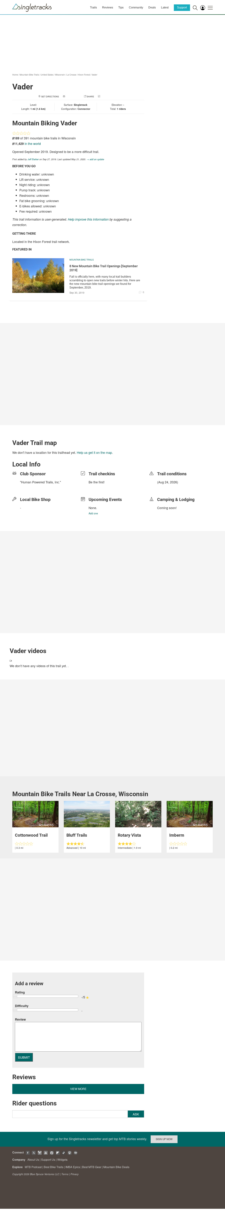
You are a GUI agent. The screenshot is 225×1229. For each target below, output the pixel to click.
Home (15, 74)
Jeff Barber (33, 159)
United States (47, 74)
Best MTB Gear (91, 1167)
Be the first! (97, 482)
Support (182, 7)
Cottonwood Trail (31, 835)
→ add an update (95, 159)
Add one (93, 513)
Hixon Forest (84, 74)
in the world (33, 143)
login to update (165, 487)
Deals (152, 7)
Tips (121, 7)
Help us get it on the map (94, 452)
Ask (136, 1114)
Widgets (62, 1160)
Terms (64, 1174)
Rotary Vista (129, 835)
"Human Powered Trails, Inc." (40, 482)
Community (136, 7)
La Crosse (71, 74)
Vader (94, 74)
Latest (165, 7)
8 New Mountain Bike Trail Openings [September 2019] (103, 268)
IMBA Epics (72, 1167)
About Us (33, 1160)
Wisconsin (60, 74)
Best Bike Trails (53, 1167)
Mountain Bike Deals (116, 1167)
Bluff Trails (76, 835)
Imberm (176, 835)
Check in (106, 96)
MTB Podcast (33, 1167)
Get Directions (50, 96)
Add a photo (73, 96)
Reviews (107, 7)
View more (78, 1089)
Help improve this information (88, 219)
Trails (93, 7)
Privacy (74, 1174)
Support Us (48, 1160)
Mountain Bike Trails (29, 74)
